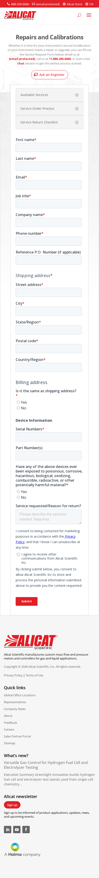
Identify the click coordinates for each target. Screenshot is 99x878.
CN (91, 4)
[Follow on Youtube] (16, 829)
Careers (9, 729)
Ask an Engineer (51, 74)
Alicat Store (74, 4)
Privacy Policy (13, 675)
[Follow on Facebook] (26, 829)
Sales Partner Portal (17, 736)
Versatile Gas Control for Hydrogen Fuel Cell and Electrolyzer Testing (46, 765)
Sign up (12, 805)
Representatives (15, 702)
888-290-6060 (20, 4)
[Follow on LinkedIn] (7, 829)
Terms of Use (34, 675)
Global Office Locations (19, 695)
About (8, 716)
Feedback (10, 723)
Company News (15, 709)
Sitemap (9, 743)
